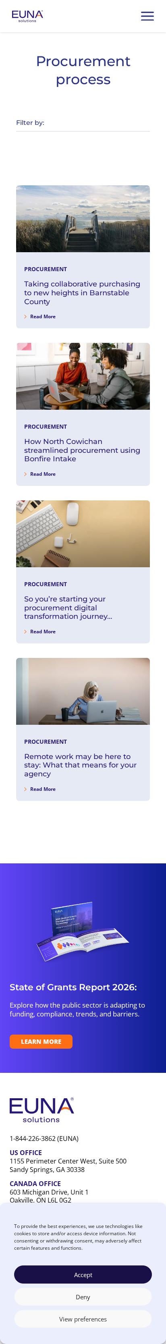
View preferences (83, 1319)
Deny (83, 1297)
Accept (83, 1275)
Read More (43, 316)
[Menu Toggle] (147, 16)
